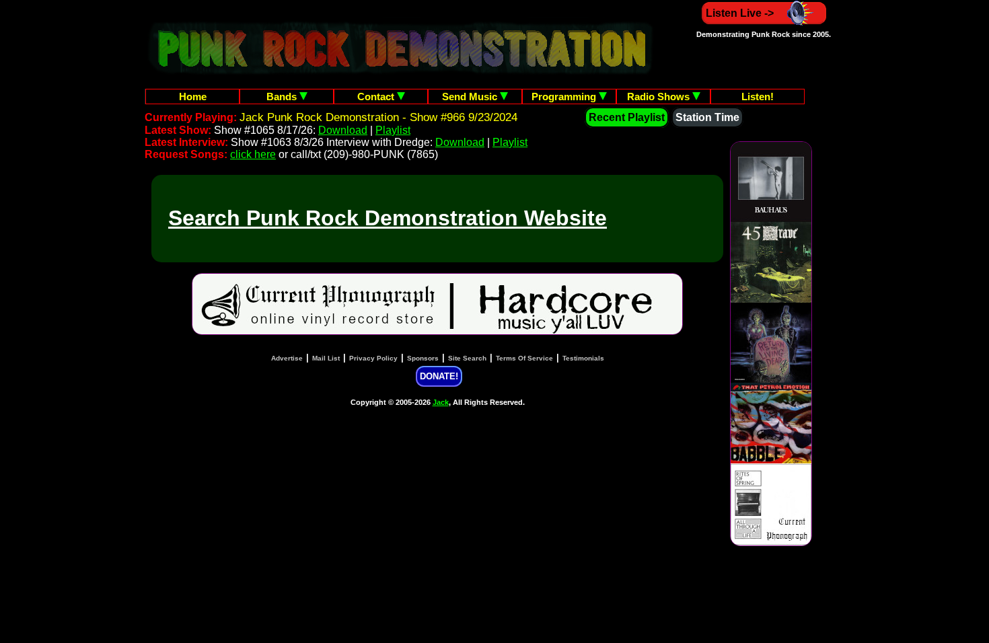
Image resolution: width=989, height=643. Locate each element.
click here (253, 154)
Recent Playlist (627, 117)
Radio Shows (659, 96)
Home (193, 96)
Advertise (287, 358)
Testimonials (583, 358)
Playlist (392, 130)
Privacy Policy (373, 358)
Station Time (707, 117)
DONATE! (439, 376)
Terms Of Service (524, 358)
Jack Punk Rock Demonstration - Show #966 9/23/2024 (378, 117)
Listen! (757, 96)
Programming (565, 96)
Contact (377, 96)
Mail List (326, 358)
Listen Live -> (740, 13)
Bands (282, 96)
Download (342, 130)
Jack (441, 402)
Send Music (471, 96)
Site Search (467, 358)
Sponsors (423, 358)
